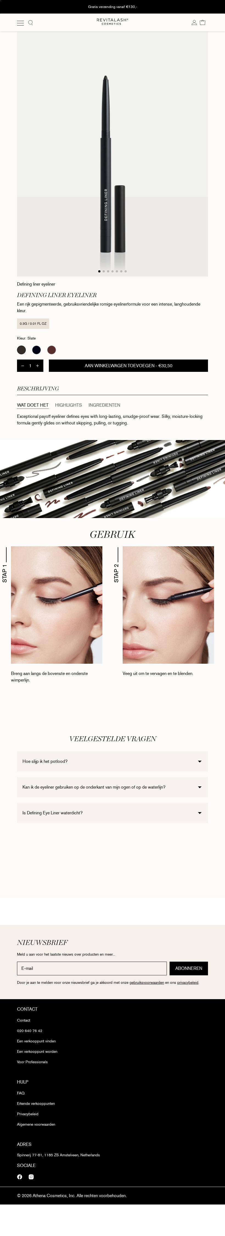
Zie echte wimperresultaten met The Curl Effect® (112, 7)
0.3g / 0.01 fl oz (33, 324)
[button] (202, 22)
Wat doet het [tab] (33, 405)
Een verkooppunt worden (37, 1051)
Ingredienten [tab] (104, 405)
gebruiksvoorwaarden (147, 982)
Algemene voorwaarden (36, 1124)
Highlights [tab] (68, 405)
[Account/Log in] (194, 22)
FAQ (20, 1093)
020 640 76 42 (29, 1030)
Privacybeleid (27, 1114)
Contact (23, 1020)
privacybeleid (187, 982)
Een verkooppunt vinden (36, 1041)
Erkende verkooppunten (36, 1103)
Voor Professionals (32, 1062)
